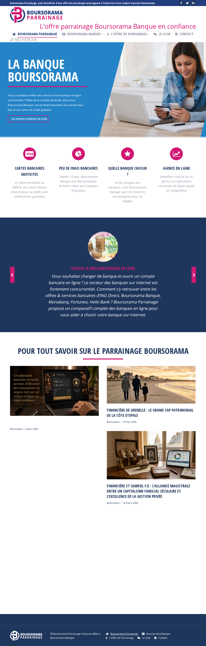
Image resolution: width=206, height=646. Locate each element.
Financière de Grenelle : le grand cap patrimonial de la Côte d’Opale (150, 413)
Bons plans (16, 429)
